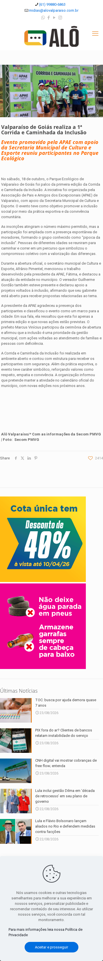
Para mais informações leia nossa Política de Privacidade (45, 932)
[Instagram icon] (60, 17)
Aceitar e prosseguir (51, 947)
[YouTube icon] (54, 17)
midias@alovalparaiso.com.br (53, 10)
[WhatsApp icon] (43, 17)
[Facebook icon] (49, 17)
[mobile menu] (95, 33)
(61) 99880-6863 (52, 4)
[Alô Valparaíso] (51, 36)
